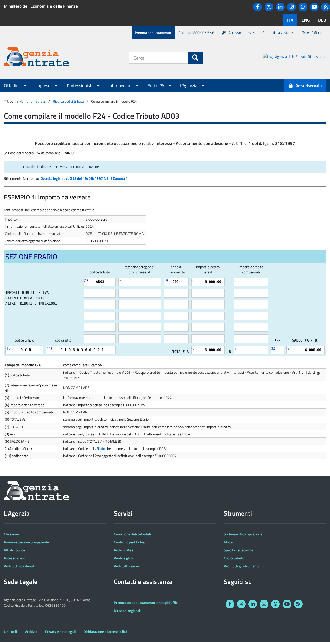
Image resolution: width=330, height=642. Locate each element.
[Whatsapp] (303, 7)
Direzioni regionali (127, 610)
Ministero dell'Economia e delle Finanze (41, 6)
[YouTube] (314, 7)
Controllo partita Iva (129, 542)
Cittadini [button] (12, 85)
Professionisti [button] (80, 85)
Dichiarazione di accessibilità (105, 631)
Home (23, 101)
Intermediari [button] (121, 85)
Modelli (229, 542)
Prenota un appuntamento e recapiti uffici (146, 602)
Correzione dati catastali (132, 534)
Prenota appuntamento (153, 32)
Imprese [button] (43, 85)
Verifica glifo (123, 558)
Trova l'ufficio (312, 32)
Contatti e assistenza (278, 32)
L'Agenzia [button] (189, 85)
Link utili (10, 631)
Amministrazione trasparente (26, 542)
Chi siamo (11, 534)
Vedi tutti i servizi (127, 566)
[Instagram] (291, 7)
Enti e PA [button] (156, 85)
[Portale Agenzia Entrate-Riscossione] (294, 57)
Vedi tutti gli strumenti (241, 566)
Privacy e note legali (60, 631)
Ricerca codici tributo (68, 101)
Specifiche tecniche (238, 550)
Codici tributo (234, 558)
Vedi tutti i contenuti (19, 566)
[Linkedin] (280, 7)
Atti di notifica (14, 550)
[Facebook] (257, 7)
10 (8, 348)
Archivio (31, 631)
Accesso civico (14, 558)
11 (49, 348)
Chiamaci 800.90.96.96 (196, 32)
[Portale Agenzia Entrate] (36, 57)
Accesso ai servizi (241, 32)
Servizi (41, 101)
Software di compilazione (243, 534)
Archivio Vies (123, 550)
